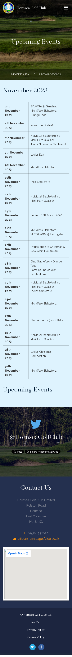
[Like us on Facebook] (41, 647)
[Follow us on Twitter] (32, 647)
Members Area (20, 74)
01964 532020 (38, 533)
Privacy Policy (36, 629)
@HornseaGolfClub (36, 437)
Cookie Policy (36, 637)
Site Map (36, 622)
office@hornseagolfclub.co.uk (38, 539)
